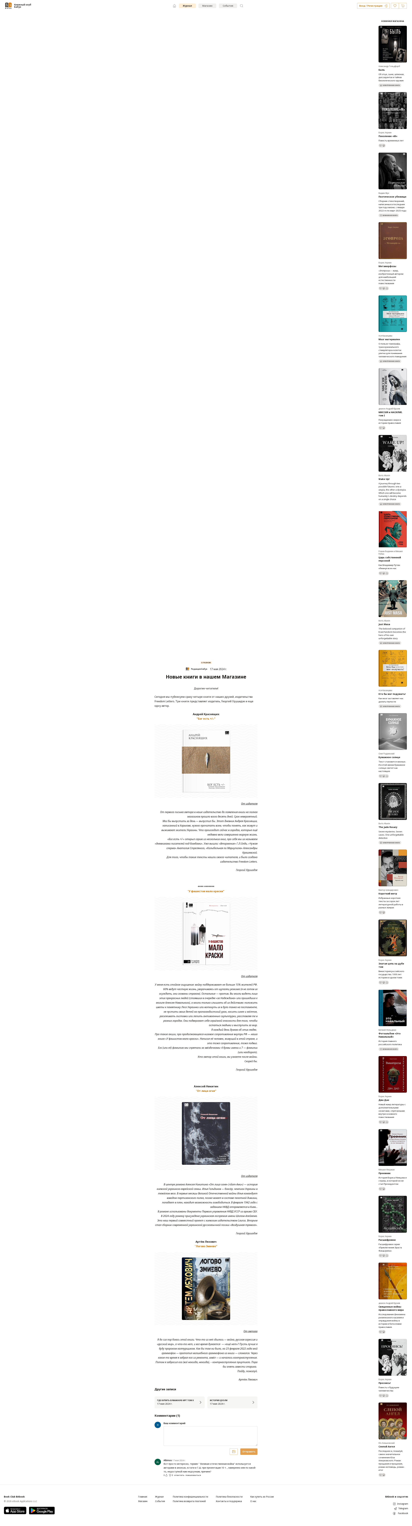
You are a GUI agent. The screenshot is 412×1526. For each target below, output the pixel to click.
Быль (382, 69)
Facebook (403, 1513)
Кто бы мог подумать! (392, 693)
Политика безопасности (229, 1496)
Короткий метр (388, 893)
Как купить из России (262, 1496)
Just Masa (384, 624)
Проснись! (385, 1382)
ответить (179, 1475)
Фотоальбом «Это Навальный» (390, 1035)
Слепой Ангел (387, 1446)
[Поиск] (241, 6)
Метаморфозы (387, 266)
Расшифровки (387, 1239)
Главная (142, 1496)
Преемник (385, 1173)
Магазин (207, 5)
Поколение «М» (388, 136)
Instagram (402, 1503)
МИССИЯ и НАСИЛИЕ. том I (391, 414)
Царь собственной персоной (390, 559)
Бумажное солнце (389, 757)
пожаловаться (193, 1475)
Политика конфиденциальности (190, 1496)
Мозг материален (389, 339)
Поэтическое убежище (392, 196)
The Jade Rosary (388, 827)
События (228, 5)
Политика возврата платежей (189, 1501)
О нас (253, 1501)
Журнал (187, 5)
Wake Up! (384, 479)
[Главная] (174, 6)
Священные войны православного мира (391, 1308)
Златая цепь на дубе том (391, 965)
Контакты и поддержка (229, 1501)
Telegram (403, 1508)
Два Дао (384, 1099)
